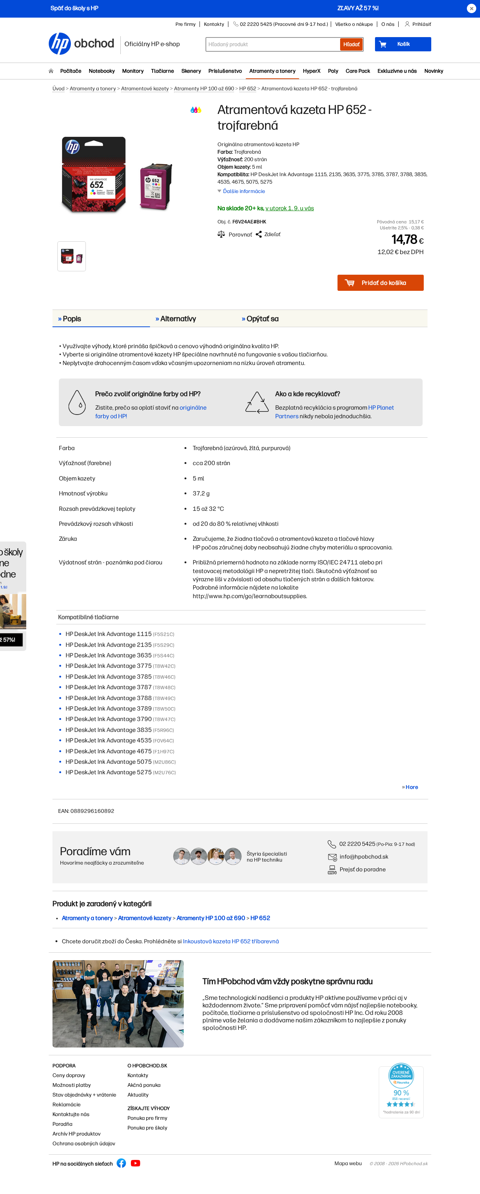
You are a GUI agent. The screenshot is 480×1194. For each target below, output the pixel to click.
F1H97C (163, 751)
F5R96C (163, 730)
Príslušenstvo (225, 71)
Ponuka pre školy (147, 1128)
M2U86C (164, 762)
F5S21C (163, 634)
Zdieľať (272, 234)
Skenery (191, 71)
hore (412, 787)
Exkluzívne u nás (397, 71)
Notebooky (102, 71)
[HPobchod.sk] (60, 44)
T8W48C (164, 687)
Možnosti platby (71, 1085)
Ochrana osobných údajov (83, 1143)
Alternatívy (176, 318)
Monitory (133, 71)
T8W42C (164, 666)
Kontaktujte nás (71, 1114)
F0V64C (163, 741)
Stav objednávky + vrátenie (84, 1095)
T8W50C (164, 709)
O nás (387, 24)
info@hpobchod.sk (364, 856)
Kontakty (214, 24)
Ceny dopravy (68, 1075)
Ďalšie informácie (244, 191)
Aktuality (138, 1095)
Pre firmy (186, 24)
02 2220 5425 (357, 843)
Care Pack (358, 71)
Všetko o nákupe (354, 24)
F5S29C (163, 645)
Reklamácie (66, 1104)
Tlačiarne (162, 71)
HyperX (312, 71)
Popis (69, 318)
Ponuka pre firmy (147, 1118)
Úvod (58, 88)
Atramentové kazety (145, 88)
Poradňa (62, 1124)
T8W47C (164, 719)
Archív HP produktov (76, 1134)
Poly (333, 71)
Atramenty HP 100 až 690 (204, 88)
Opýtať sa (260, 318)
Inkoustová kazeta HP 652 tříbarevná (231, 941)
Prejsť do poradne (363, 869)
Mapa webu (348, 1163)
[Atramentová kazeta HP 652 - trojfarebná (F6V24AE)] (116, 171)
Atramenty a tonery (272, 71)
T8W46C (164, 677)
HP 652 (247, 88)
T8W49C (164, 698)
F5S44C (163, 655)
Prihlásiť (421, 24)
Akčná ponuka (144, 1085)
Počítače (70, 71)
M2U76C (164, 772)
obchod (94, 42)
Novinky (433, 71)
